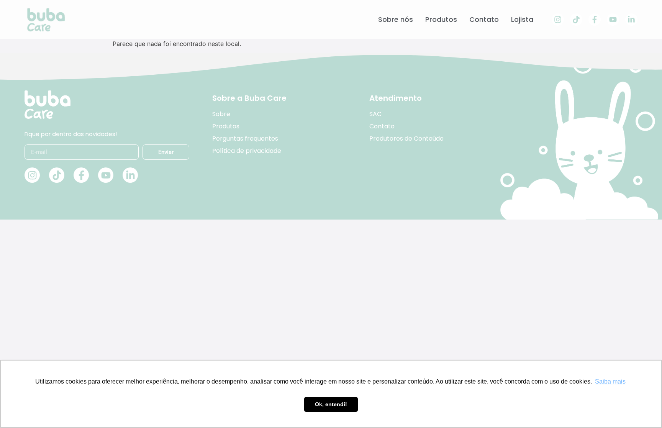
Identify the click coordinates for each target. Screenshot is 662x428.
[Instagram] (558, 19)
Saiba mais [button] (610, 381)
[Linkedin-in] (631, 19)
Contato (484, 19)
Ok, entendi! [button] (331, 404)
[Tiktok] (576, 19)
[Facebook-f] (594, 19)
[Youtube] (613, 19)
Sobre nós (395, 19)
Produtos (441, 19)
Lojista (522, 19)
